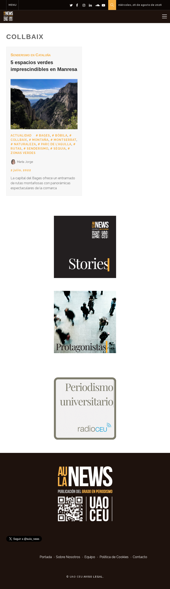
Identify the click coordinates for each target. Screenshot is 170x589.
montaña (40, 139)
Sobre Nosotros (68, 557)
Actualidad (21, 135)
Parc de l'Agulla (56, 144)
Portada (46, 557)
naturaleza (25, 144)
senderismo (37, 148)
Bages (44, 135)
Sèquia (59, 148)
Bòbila (61, 135)
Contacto (140, 557)
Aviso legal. (94, 576)
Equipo (89, 557)
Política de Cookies (114, 557)
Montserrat (65, 139)
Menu (12, 5)
